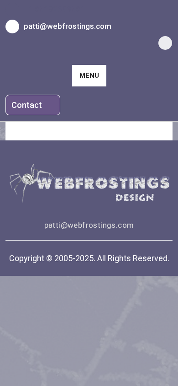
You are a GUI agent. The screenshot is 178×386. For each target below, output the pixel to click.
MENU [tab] (89, 75)
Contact (27, 105)
